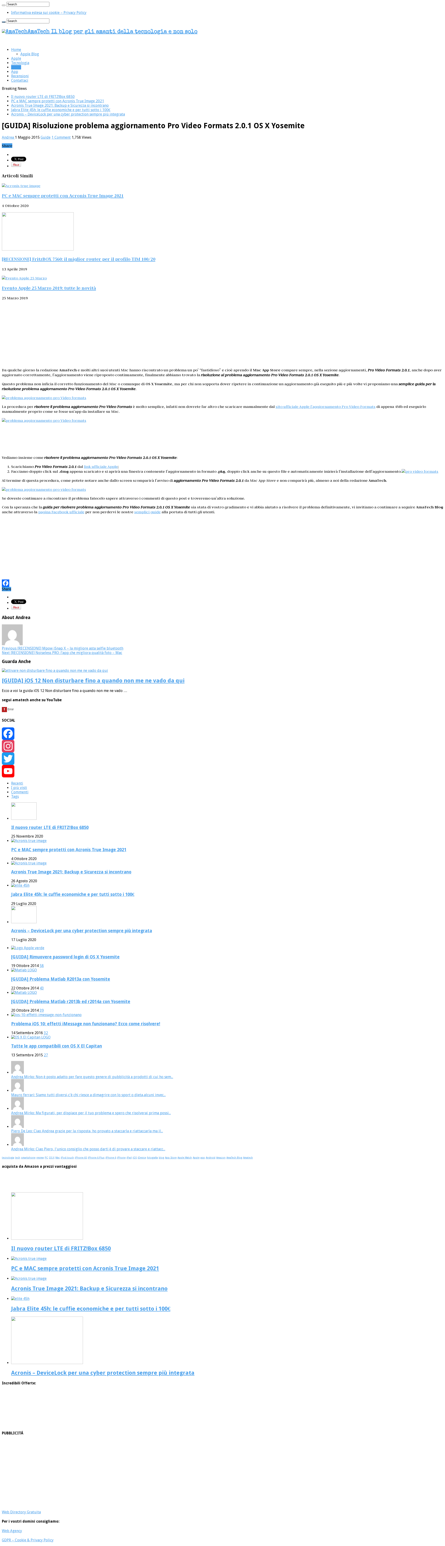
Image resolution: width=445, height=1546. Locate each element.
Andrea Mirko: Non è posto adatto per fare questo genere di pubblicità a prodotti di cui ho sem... (92, 1077)
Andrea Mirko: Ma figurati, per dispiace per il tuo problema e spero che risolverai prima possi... (91, 1113)
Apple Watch (185, 1157)
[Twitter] (222, 758)
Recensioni (20, 76)
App (14, 71)
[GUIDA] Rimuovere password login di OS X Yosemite (65, 957)
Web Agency (12, 1531)
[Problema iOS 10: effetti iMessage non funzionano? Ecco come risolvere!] (46, 1015)
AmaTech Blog (234, 1157)
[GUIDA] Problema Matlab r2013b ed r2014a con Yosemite (70, 1001)
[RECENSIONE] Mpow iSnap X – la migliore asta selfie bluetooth (62, 648)
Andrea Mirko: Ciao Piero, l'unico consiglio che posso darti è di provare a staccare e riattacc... (88, 1149)
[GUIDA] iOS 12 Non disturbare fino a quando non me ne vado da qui (93, 680)
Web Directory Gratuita (21, 1512)
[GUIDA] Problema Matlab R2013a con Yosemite (60, 979)
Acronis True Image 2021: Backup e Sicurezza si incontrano (60, 105)
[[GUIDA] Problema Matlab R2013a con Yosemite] (24, 970)
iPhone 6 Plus (96, 1157)
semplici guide (147, 512)
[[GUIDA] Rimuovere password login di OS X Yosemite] (27, 948)
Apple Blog (29, 54)
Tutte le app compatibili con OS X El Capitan (56, 1046)
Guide (16, 67)
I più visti (19, 788)
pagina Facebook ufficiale (61, 512)
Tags (15, 796)
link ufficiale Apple (101, 466)
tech (17, 1157)
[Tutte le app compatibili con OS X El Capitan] (31, 1037)
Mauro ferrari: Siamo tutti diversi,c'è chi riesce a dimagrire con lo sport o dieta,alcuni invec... (88, 1095)
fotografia (152, 1157)
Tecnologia (20, 63)
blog (161, 1157)
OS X (51, 1157)
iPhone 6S (81, 1157)
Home (16, 49)
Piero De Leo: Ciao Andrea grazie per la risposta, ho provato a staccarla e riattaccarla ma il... (87, 1131)
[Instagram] (222, 746)
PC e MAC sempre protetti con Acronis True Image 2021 (57, 101)
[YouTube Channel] (222, 771)
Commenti (20, 792)
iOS (135, 1157)
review (40, 1157)
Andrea (8, 137)
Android (210, 1157)
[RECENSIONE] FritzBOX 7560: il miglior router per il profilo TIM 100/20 (78, 259)
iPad (129, 1157)
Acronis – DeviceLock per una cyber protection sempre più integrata (68, 114)
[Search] (4, 5)
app (202, 1157)
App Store (171, 1157)
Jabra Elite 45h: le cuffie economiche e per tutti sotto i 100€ (60, 110)
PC (46, 1157)
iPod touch (67, 1157)
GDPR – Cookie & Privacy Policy (28, 1540)
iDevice (142, 1157)
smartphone (28, 1157)
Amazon (221, 1157)
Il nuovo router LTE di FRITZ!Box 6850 (43, 96)
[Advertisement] (222, 334)
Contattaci (19, 80)
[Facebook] (222, 583)
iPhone (121, 1157)
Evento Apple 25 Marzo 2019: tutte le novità (49, 288)
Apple (16, 58)
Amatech (248, 1157)
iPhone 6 (110, 1157)
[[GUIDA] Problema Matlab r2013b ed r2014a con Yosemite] (24, 992)
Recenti (17, 783)
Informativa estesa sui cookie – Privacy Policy (48, 12)
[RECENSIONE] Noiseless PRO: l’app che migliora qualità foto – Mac (62, 653)
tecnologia (8, 1157)
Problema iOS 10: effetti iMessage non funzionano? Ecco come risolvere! (85, 1023)
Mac (57, 1157)
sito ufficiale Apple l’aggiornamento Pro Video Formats (325, 406)
